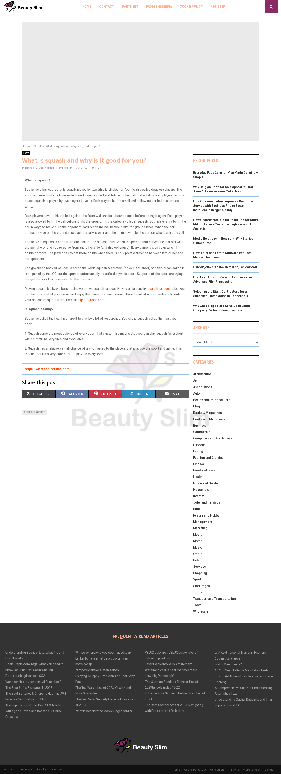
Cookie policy (191, 6)
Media (197, 534)
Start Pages (201, 586)
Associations (202, 387)
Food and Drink (204, 470)
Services (199, 566)
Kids (196, 509)
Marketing (200, 528)
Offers (197, 554)
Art (195, 380)
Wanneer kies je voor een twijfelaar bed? (33, 681)
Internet (198, 496)
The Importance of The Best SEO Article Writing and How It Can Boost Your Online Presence (33, 710)
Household (201, 489)
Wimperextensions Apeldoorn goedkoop (103, 652)
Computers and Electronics (212, 438)
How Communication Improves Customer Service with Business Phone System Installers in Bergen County (223, 205)
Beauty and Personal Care (211, 400)
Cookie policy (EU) (195, 769)
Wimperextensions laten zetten (97, 670)
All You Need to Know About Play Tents (241, 670)
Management (202, 522)
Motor (197, 541)
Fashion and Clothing (208, 457)
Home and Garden (206, 483)
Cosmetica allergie (227, 658)
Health (197, 477)
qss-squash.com (92, 300)
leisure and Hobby (206, 515)
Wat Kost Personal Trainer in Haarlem (240, 652)
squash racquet (159, 289)
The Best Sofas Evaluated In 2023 (28, 687)
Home (86, 6)
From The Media (159, 6)
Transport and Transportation (214, 598)
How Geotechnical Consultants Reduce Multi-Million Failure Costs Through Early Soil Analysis (226, 224)
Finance (199, 464)
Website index (251, 769)
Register (218, 6)
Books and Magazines (209, 419)
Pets (196, 560)
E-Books (199, 445)
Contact (106, 6)
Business (200, 425)
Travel (197, 605)
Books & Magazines (207, 413)
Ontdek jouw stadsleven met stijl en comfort (225, 267)
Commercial (202, 432)
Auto (196, 393)
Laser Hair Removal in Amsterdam (168, 664)
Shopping (200, 573)
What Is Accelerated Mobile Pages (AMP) (103, 711)
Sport (26, 153)
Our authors (217, 769)
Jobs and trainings (206, 502)
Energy (198, 451)
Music (197, 547)
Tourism (199, 592)
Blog (196, 406)
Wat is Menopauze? (228, 664)
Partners (130, 6)
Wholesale (200, 611)
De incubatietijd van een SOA (25, 676)
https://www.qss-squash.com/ (48, 369)
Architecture (202, 374)
